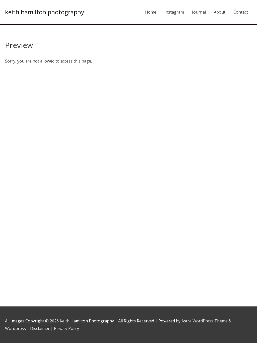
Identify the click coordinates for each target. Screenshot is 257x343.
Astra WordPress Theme (204, 321)
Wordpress (15, 328)
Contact (240, 12)
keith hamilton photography (44, 12)
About (219, 12)
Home (150, 12)
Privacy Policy (66, 328)
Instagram (174, 12)
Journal (199, 12)
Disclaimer (40, 328)
